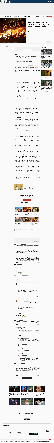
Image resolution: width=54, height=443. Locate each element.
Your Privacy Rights (19, 428)
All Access (11, 16)
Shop (3, 432)
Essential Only (41, 441)
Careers (10, 432)
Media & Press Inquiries (19, 431)
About (10, 428)
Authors (10, 431)
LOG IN (47, 16)
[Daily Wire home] (27, 16)
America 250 (15, 16)
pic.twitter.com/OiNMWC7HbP (21, 62)
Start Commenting (27, 199)
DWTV (18, 16)
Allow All (47, 441)
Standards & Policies (19, 433)
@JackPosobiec (18, 61)
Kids (3, 433)
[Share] (51, 42)
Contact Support (11, 433)
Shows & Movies (7, 16)
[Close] (53, 441)
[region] (27, 441)
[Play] (29, 42)
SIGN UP (50, 16)
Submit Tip (27, 419)
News (3, 16)
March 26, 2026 (30, 65)
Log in (32, 202)
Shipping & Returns (19, 432)
